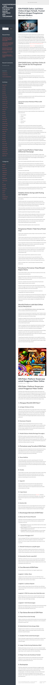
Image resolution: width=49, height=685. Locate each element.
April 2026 (4, 93)
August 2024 (4, 131)
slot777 (3, 192)
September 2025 (5, 107)
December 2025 (4, 101)
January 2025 (4, 121)
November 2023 (5, 149)
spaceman (4, 194)
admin (27, 17)
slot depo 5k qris (5, 74)
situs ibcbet (4, 184)
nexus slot (4, 176)
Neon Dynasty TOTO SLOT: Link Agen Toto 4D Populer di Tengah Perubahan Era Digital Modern (7, 48)
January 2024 (4, 145)
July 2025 (4, 111)
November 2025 (5, 103)
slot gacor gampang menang (6, 76)
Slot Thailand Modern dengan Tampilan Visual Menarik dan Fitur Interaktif (7, 55)
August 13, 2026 (21, 17)
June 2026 (4, 89)
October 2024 (4, 127)
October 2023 (4, 151)
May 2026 (4, 91)
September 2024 (5, 129)
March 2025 (4, 117)
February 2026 (4, 97)
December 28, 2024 (22, 383)
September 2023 (5, 153)
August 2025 (4, 109)
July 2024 (4, 133)
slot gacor (3, 190)
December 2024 (4, 123)
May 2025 (4, 113)
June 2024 (4, 135)
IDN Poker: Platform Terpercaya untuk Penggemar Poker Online (31, 380)
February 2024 (4, 143)
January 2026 (4, 99)
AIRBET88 (4, 164)
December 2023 (4, 147)
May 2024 (4, 137)
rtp (2, 182)
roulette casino (4, 180)
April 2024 (4, 139)
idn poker (37, 494)
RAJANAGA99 (4, 178)
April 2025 (4, 115)
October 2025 (4, 105)
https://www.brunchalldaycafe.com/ (36, 43)
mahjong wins (4, 174)
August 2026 (4, 85)
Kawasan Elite (4, 170)
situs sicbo (4, 186)
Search (11, 28)
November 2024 (5, 125)
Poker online (32, 45)
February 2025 (4, 119)
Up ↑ (44, 682)
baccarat (3, 166)
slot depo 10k (4, 188)
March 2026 (4, 95)
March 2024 (4, 141)
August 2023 (4, 155)
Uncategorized (4, 198)
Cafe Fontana (4, 168)
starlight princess (5, 196)
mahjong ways (4, 172)
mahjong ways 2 (4, 72)
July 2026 (4, 87)
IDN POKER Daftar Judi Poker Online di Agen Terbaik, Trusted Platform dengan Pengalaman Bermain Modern (31, 11)
